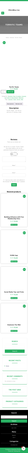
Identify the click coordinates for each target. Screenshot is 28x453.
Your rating (14, 152)
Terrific (18, 99)
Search (15, 341)
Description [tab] (10, 104)
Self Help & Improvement (11, 98)
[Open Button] (3, 13)
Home (7, 37)
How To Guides (17, 96)
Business (10, 96)
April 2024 (14, 427)
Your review (14, 155)
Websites (21, 98)
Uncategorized (14, 444)
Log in (14, 437)
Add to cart (10, 91)
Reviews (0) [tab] (19, 104)
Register (14, 435)
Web (22, 99)
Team (14, 99)
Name (14, 165)
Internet (12, 37)
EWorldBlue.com (14, 10)
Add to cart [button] (14, 224)
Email (14, 172)
